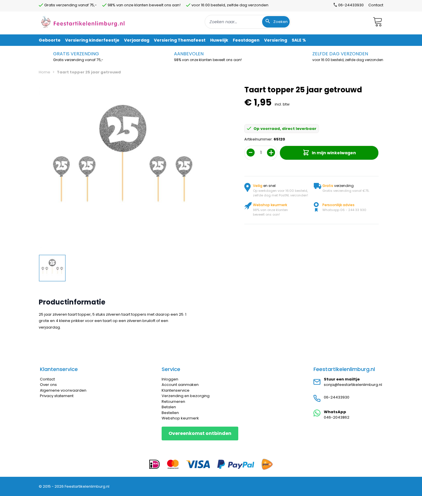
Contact (375, 5)
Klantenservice (175, 390)
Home (44, 72)
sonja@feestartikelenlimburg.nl (353, 384)
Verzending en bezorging (186, 396)
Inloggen (170, 379)
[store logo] (83, 21)
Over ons (48, 384)
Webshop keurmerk (180, 418)
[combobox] (248, 22)
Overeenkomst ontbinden (200, 433)
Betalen (169, 407)
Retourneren (173, 401)
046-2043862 (336, 417)
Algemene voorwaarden (63, 390)
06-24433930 (336, 397)
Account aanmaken (180, 384)
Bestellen (170, 412)
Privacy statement (56, 396)
